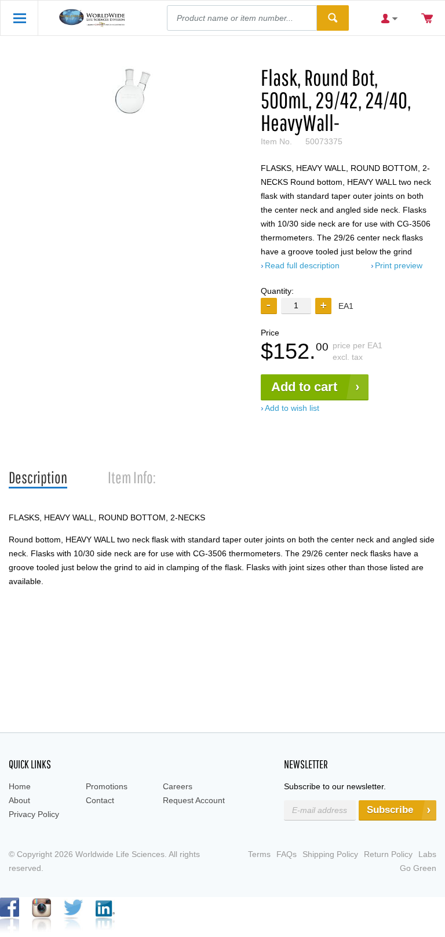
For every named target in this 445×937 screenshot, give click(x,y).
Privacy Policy (34, 814)
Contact (100, 800)
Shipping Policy (330, 854)
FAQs (286, 854)
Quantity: (277, 291)
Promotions (106, 786)
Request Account (194, 800)
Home (20, 786)
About (19, 800)
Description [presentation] (38, 477)
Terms (259, 854)
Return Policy (388, 854)
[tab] (38, 477)
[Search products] (333, 18)
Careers (177, 786)
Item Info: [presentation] (132, 477)
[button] (323, 306)
